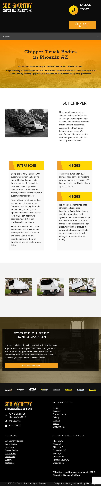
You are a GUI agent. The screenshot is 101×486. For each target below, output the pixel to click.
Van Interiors (10, 453)
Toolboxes (9, 463)
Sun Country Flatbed (14, 441)
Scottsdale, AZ (59, 450)
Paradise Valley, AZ (61, 459)
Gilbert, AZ (58, 447)
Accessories (10, 456)
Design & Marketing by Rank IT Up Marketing (74, 483)
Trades (56, 423)
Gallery (56, 417)
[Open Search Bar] (97, 36)
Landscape (9, 447)
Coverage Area (59, 414)
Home (55, 408)
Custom (8, 459)
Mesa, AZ (57, 444)
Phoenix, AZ (58, 441)
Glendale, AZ (58, 456)
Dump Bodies (11, 444)
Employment (59, 426)
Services (56, 411)
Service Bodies (11, 450)
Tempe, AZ (58, 453)
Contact (56, 420)
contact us (37, 345)
